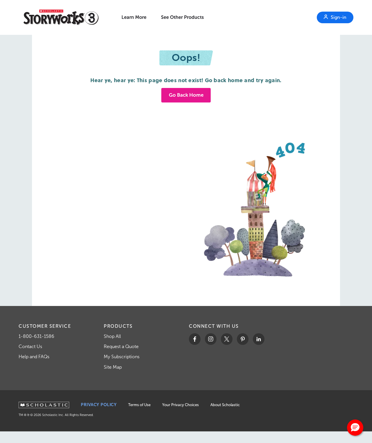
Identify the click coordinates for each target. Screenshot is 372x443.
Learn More (133, 17)
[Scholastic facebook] (195, 339)
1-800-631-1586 (36, 336)
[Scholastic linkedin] (258, 339)
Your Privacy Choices (180, 405)
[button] (355, 427)
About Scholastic (225, 405)
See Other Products (182, 17)
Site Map (113, 367)
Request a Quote (121, 346)
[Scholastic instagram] (211, 339)
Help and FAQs (34, 356)
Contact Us (30, 346)
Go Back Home (186, 95)
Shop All (112, 336)
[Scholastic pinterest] (242, 339)
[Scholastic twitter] (227, 339)
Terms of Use (139, 405)
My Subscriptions (122, 356)
